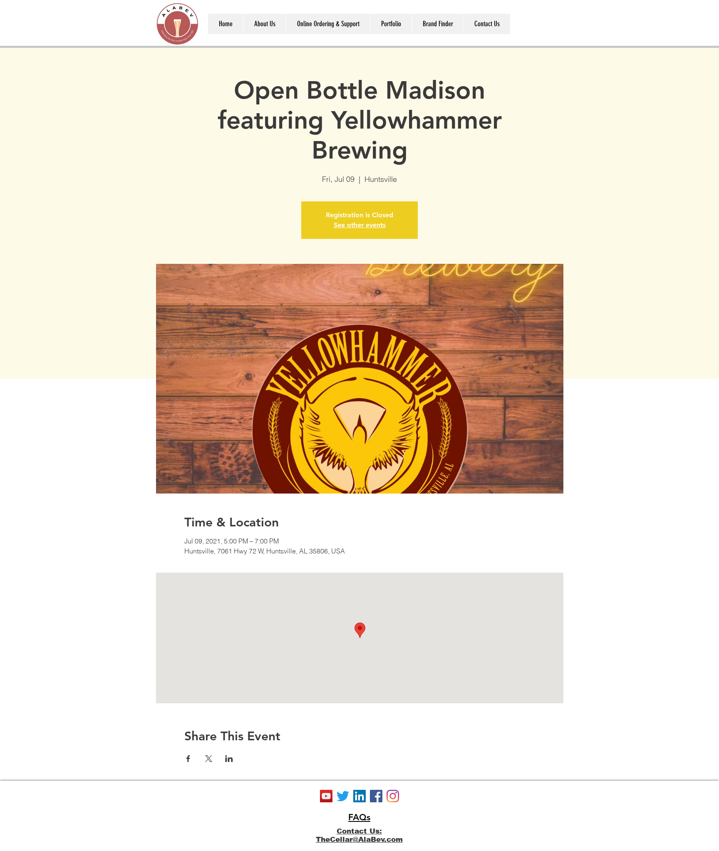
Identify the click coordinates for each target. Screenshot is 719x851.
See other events (360, 225)
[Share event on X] (209, 758)
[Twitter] (343, 796)
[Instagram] (393, 796)
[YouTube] (326, 796)
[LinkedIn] (359, 796)
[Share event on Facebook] (188, 758)
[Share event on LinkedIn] (229, 758)
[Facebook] (376, 796)
